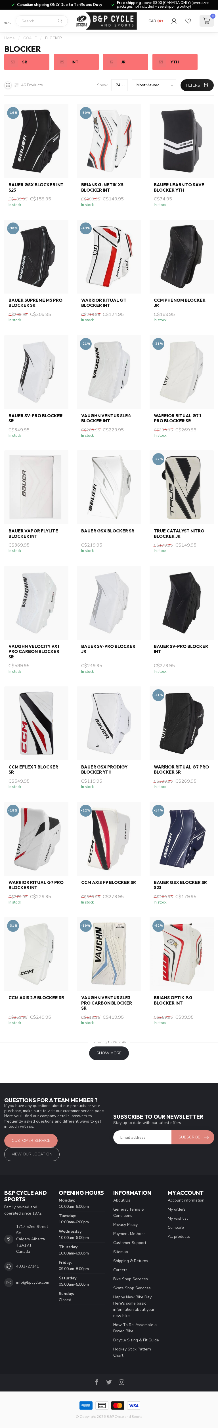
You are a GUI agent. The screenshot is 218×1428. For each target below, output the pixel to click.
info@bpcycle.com (32, 1282)
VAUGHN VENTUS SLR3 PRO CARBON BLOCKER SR (106, 1003)
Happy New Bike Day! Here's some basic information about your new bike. (133, 1306)
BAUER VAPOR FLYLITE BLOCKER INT (33, 533)
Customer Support (129, 1242)
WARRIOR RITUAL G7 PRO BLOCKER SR (181, 770)
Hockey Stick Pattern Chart (132, 1352)
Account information (186, 1200)
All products (179, 1236)
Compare (176, 1227)
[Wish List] (188, 21)
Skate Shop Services (132, 1288)
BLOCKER (53, 38)
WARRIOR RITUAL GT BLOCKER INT (104, 303)
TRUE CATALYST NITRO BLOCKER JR (179, 533)
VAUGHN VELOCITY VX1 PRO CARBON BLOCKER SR (34, 652)
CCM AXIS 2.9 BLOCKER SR (36, 997)
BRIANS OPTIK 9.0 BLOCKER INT (173, 1000)
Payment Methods (129, 1233)
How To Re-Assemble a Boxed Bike (135, 1328)
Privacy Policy (125, 1224)
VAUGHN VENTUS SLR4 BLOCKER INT (106, 418)
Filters (193, 85)
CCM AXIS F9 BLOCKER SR (108, 882)
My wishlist (178, 1218)
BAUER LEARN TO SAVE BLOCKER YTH (179, 187)
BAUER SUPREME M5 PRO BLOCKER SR (35, 303)
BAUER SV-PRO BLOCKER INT (181, 649)
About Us (121, 1200)
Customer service (31, 1140)
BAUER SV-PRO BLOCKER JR (108, 649)
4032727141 (27, 1266)
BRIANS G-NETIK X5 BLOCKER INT (102, 187)
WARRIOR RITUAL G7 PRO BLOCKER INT (36, 885)
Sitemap (120, 1251)
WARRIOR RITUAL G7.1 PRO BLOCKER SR (177, 418)
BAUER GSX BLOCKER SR (107, 531)
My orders (177, 1209)
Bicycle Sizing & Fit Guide (136, 1340)
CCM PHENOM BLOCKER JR (180, 303)
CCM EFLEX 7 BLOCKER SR (33, 770)
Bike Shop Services (130, 1279)
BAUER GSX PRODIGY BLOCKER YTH (104, 770)
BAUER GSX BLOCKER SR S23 (180, 885)
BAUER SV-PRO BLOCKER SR (36, 418)
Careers (120, 1270)
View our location (32, 1154)
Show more (109, 1053)
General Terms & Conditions (128, 1212)
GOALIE (30, 38)
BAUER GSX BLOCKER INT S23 (36, 187)
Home (9, 38)
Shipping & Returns (130, 1261)
